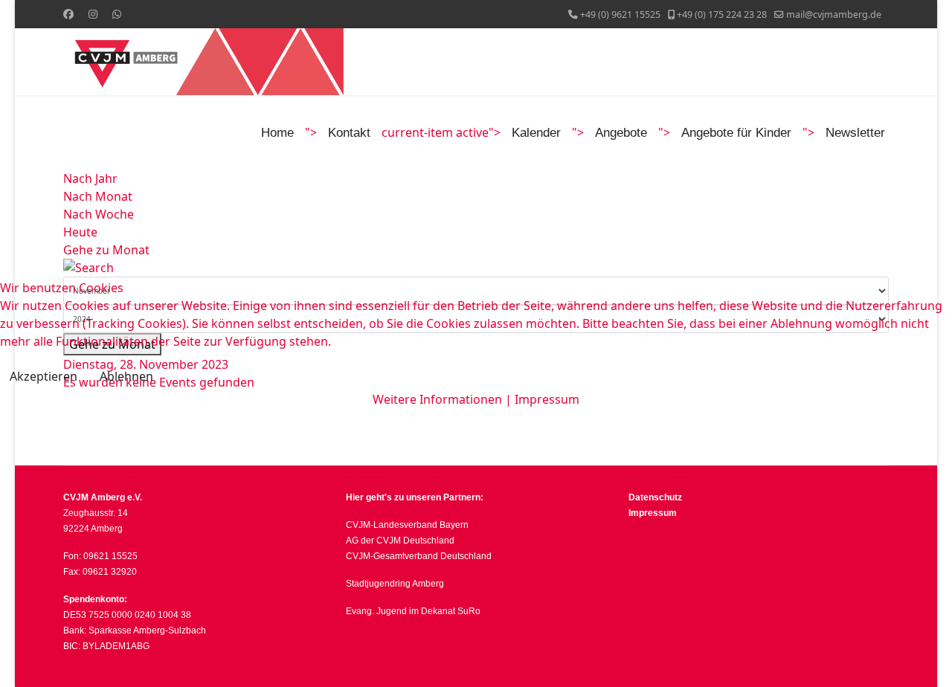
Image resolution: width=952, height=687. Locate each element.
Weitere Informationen (437, 399)
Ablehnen (126, 376)
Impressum (547, 399)
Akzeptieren (43, 376)
